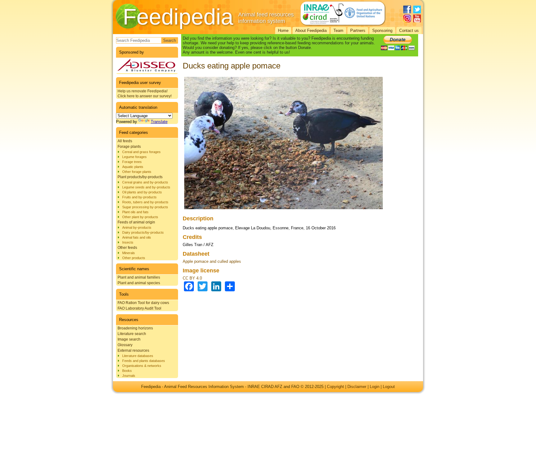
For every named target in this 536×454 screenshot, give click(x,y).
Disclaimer (356, 386)
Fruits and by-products (139, 197)
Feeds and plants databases (143, 361)
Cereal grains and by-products (145, 182)
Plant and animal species (139, 283)
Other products (133, 258)
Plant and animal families (139, 277)
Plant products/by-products (140, 177)
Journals (128, 375)
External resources (133, 350)
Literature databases (137, 356)
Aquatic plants (132, 167)
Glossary (125, 345)
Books (127, 370)
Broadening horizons (135, 328)
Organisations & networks (141, 366)
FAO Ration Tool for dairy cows (143, 303)
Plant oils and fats (135, 212)
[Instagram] (407, 18)
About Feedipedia (311, 30)
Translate (159, 121)
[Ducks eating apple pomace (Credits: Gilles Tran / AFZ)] (283, 209)
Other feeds (127, 247)
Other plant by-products (140, 217)
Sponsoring (382, 30)
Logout (389, 386)
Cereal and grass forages (141, 152)
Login (374, 386)
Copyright (335, 386)
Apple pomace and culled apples (212, 261)
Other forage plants (136, 172)
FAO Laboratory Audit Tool (139, 308)
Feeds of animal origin (136, 222)
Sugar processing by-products (145, 207)
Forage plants (129, 146)
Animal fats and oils (136, 237)
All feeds (125, 141)
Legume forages (134, 157)
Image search (129, 339)
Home (283, 30)
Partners (357, 30)
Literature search (132, 334)
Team (338, 30)
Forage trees (132, 162)
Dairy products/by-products (143, 232)
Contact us (409, 30)
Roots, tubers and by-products (145, 202)
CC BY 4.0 (192, 278)
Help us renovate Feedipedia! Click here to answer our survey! (145, 93)
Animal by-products (136, 227)
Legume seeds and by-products (146, 187)
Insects (127, 242)
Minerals (128, 253)
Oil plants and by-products (142, 192)
